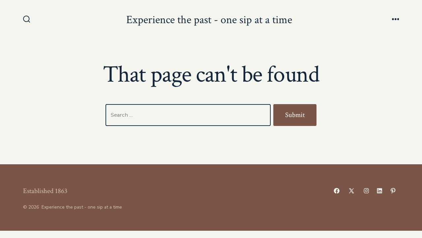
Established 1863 (45, 190)
